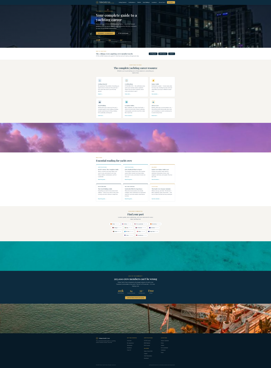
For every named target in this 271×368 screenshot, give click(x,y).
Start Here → (171, 2)
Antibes (126, 224)
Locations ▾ (154, 2)
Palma (114, 224)
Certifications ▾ (132, 2)
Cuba (128, 235)
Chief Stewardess (148, 355)
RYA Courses (147, 345)
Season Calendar (165, 340)
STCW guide (153, 53)
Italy (128, 227)
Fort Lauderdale (140, 224)
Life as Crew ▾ (162, 2)
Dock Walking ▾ (146, 2)
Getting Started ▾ (123, 2)
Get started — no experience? (105, 33)
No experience (130, 343)
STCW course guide (123, 33)
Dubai (117, 231)
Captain (145, 353)
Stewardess (129, 345)
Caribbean (163, 350)
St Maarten (140, 227)
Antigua (117, 227)
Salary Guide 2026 (148, 351)
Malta (140, 231)
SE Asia (128, 231)
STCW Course (147, 340)
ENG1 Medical (147, 343)
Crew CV (172, 53)
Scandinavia (141, 235)
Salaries (139, 2)
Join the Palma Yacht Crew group (135, 297)
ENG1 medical (163, 53)
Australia (154, 227)
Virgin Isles (153, 231)
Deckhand (129, 347)
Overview (129, 340)
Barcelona (155, 224)
